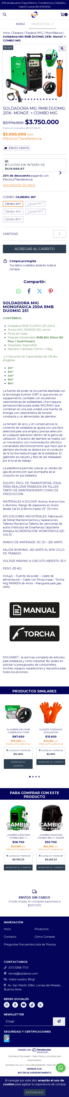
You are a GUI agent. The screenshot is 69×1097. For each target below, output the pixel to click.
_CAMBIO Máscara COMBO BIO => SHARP (50, 836)
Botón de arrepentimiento (34, 1073)
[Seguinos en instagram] (7, 1005)
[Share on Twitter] (39, 291)
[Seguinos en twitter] (40, 1005)
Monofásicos (53, 33)
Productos (41, 929)
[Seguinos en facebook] (15, 1005)
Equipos (17, 33)
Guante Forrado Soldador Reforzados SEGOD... (50, 731)
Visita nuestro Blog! (22, 979)
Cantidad (10, 234)
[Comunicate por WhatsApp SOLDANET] (60, 1067)
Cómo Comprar (44, 936)
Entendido (35, 1092)
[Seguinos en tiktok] (32, 1005)
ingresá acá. (34, 1069)
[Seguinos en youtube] (23, 1005)
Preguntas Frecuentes (19, 944)
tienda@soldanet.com (23, 973)
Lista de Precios (45, 944)
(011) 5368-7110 (18, 967)
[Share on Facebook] (29, 291)
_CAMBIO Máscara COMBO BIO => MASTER (18, 836)
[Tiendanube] (34, 1052)
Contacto (10, 936)
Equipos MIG (34, 33)
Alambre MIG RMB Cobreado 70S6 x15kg (18, 731)
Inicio (6, 33)
